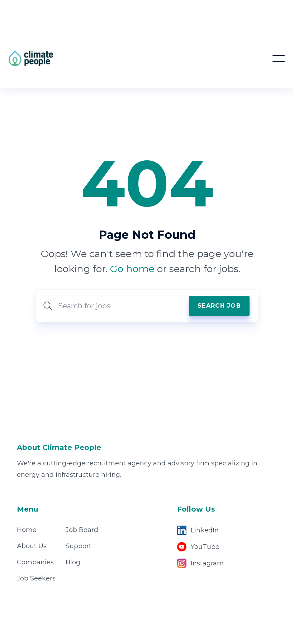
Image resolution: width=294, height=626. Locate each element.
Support (78, 546)
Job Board (82, 530)
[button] (278, 58)
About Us (32, 546)
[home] (74, 58)
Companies (35, 562)
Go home (132, 269)
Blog (73, 562)
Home (27, 530)
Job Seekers (36, 578)
